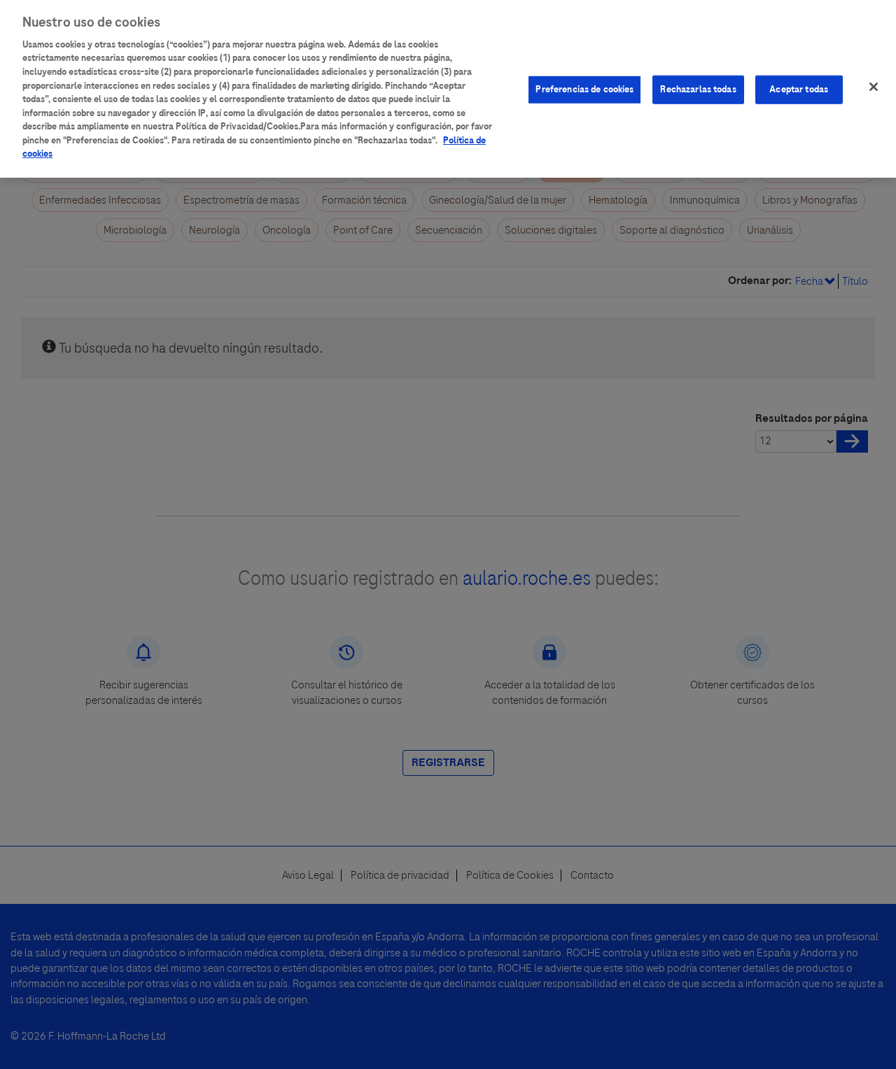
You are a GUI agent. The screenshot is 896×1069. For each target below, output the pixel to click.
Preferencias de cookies (585, 89)
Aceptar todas (798, 89)
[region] (448, 89)
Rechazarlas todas (698, 89)
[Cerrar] (873, 86)
